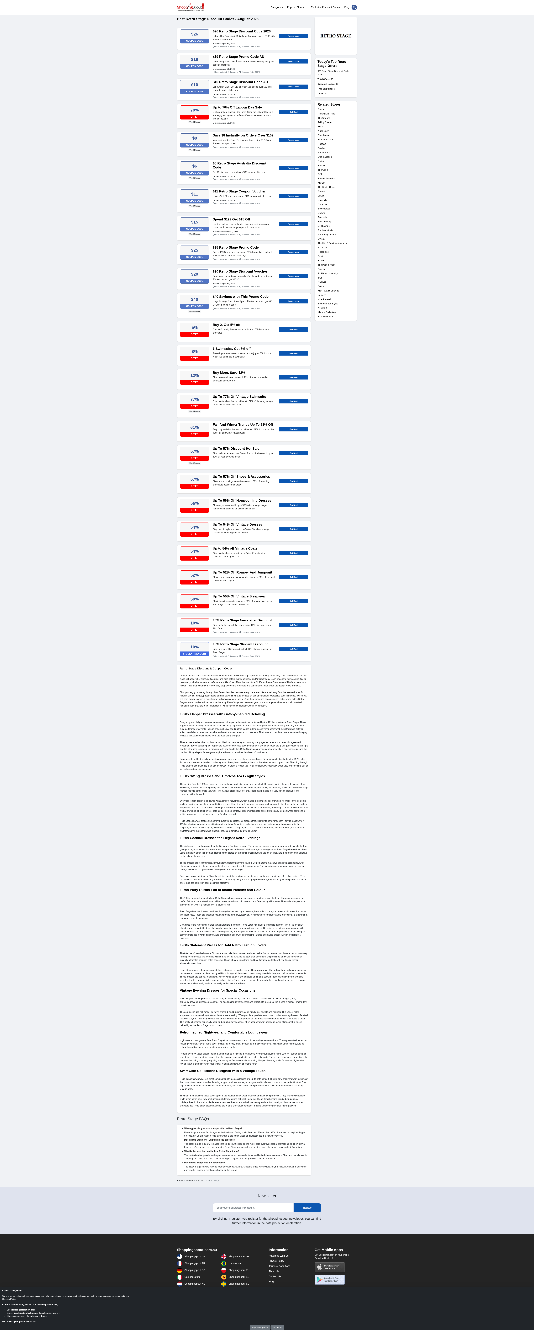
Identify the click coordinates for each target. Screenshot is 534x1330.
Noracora (322, 204)
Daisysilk (322, 200)
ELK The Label (325, 316)
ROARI (321, 260)
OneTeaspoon (325, 157)
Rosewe (322, 144)
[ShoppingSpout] (190, 7)
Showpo (322, 191)
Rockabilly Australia (328, 234)
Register (307, 1208)
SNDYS (322, 282)
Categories (277, 7)
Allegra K (322, 308)
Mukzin (321, 183)
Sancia (321, 269)
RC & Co (322, 247)
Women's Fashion (195, 1180)
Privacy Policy (276, 1261)
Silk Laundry (324, 226)
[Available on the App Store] (330, 1267)
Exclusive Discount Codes (325, 7)
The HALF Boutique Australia (332, 243)
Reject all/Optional (260, 1327)
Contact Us (275, 1276)
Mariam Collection (327, 312)
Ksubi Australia (325, 139)
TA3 (320, 278)
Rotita (321, 161)
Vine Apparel (324, 299)
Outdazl (322, 148)
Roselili (321, 165)
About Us (274, 1271)
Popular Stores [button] (295, 7)
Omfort (321, 286)
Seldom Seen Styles (328, 303)
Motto (320, 126)
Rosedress (323, 252)
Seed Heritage (325, 221)
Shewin (321, 213)
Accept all (277, 1327)
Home (180, 1180)
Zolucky (322, 295)
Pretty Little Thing (326, 114)
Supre (321, 109)
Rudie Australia (325, 230)
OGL (320, 174)
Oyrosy (321, 239)
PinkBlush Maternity (328, 273)
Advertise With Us (279, 1255)
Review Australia (326, 178)
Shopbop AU (324, 135)
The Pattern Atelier (327, 265)
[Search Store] (354, 7)
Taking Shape (325, 122)
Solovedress (324, 209)
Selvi (320, 256)
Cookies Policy (9, 1299)
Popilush (322, 217)
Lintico (321, 196)
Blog (346, 7)
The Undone (324, 118)
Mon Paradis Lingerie (328, 291)
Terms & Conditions (279, 1266)
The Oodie (323, 170)
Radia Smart (324, 152)
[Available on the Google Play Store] (330, 1279)
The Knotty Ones (326, 187)
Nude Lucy (323, 131)
